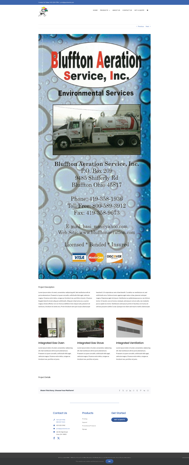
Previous (141, 26)
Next (147, 26)
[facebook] (54, 438)
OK (109, 461)
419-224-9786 (60, 420)
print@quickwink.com (67, 2)
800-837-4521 (60, 422)
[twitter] (58, 438)
